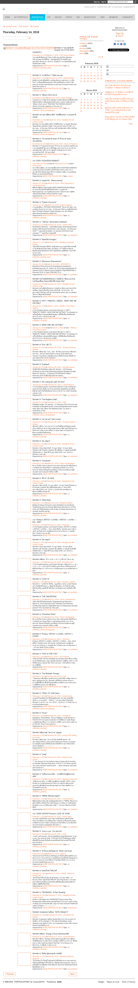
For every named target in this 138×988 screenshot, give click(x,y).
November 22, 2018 (39, 55)
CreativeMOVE (39, 982)
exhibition (36, 68)
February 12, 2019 (39, 873)
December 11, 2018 (39, 120)
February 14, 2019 (39, 956)
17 (81, 78)
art (69, 66)
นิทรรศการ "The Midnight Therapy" (46, 673)
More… (131, 124)
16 (101, 76)
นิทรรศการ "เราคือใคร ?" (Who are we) (47, 75)
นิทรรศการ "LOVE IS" (41, 579)
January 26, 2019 (38, 367)
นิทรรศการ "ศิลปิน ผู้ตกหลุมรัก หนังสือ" (47, 953)
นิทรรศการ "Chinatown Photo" (44, 614)
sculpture (43, 321)
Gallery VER (67, 225)
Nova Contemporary (67, 599)
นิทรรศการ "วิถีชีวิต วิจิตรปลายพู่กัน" (46, 796)
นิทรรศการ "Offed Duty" (41, 500)
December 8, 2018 (39, 98)
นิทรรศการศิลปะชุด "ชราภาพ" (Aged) (46, 732)
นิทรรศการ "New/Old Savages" (44, 239)
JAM (64, 402)
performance (72, 908)
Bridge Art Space (66, 503)
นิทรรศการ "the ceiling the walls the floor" (48, 382)
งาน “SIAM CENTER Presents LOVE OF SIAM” (51, 814)
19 (88, 78)
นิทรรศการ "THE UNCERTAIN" (44, 597)
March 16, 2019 (53, 854)
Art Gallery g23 (67, 562)
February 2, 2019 (38, 696)
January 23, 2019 (38, 347)
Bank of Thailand (70, 144)
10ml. (64, 676)
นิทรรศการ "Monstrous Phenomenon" (47, 261)
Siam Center (67, 816)
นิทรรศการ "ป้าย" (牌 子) (41, 345)
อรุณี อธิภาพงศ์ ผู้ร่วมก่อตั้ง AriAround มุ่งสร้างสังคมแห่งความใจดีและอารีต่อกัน (119, 101)
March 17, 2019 (54, 873)
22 (98, 78)
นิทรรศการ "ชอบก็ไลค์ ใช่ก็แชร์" (44, 871)
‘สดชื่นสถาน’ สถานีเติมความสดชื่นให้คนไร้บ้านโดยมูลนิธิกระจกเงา (119, 93)
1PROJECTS (65, 264)
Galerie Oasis (67, 696)
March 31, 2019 (54, 98)
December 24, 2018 (39, 144)
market (70, 176)
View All (100, 57)
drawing (43, 689)
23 (101, 78)
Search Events (30, 38)
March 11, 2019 (53, 205)
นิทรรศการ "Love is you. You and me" (47, 831)
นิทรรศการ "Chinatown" (41, 461)
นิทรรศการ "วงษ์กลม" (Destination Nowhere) (49, 222)
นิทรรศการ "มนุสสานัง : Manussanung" (47, 180)
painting (43, 68)
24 (81, 81)
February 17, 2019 (54, 402)
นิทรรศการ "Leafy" (39, 754)
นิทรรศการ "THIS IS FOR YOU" (45, 654)
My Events (34, 26)
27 (91, 81)
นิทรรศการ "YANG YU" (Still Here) (45, 693)
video (49, 68)
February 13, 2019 (39, 915)
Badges (101, 982)
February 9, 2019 (38, 834)
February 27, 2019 (55, 937)
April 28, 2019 (53, 956)
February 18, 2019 (54, 284)
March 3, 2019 (52, 657)
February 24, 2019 (61, 164)
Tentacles (65, 525)
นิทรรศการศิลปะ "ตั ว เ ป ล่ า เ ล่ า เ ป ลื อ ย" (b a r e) (53, 559)
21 (94, 78)
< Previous (9, 974)
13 (91, 76)
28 (94, 81)
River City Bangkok (67, 463)
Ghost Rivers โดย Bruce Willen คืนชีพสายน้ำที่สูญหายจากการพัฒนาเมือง (119, 118)
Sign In (103, 2)
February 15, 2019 (55, 78)
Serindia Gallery (69, 367)
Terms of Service (128, 982)
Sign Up (97, 2)
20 (91, 78)
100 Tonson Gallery (67, 55)
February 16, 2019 (54, 225)
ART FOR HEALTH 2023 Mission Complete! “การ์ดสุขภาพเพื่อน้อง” (118, 86)
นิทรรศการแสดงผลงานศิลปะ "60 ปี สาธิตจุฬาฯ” (50, 912)
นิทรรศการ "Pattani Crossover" (44, 202)
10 (81, 76)
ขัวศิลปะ (63, 854)
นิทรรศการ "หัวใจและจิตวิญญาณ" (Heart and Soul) (52, 851)
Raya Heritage (66, 98)
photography (50, 110)
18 (84, 78)
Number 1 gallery (68, 582)
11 (84, 76)
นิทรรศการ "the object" (41, 441)
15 (98, 76)
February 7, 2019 (38, 799)
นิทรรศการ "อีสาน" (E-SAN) (43, 478)
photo (42, 110)
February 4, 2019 (38, 735)
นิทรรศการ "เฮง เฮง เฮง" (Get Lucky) (46, 419)
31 (81, 111)
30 (101, 108)
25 (84, 81)
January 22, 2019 (38, 306)
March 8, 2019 (52, 242)
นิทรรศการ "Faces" (40, 713)
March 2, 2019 (52, 306)
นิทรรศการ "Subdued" (41, 364)
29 (98, 108)
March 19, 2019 (53, 264)
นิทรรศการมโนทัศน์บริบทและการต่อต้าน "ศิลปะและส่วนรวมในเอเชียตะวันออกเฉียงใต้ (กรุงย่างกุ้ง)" (53, 280)
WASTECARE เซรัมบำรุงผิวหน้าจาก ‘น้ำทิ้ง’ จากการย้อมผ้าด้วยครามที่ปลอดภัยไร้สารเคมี (119, 110)
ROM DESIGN (68, 78)
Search (135, 2)
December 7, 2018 (39, 78)
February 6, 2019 (38, 779)
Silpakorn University (69, 779)
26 (88, 81)
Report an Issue (113, 982)
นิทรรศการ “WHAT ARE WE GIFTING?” (47, 325)
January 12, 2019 (38, 183)
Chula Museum (68, 799)
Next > (73, 974)
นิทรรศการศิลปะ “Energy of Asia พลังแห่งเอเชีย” (50, 934)
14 (94, 76)
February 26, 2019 (54, 779)
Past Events (23, 26)
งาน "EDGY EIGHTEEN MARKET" (46, 161)
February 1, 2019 (38, 444)
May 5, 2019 (53, 55)
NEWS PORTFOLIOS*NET (52, 66)
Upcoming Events (10, 26)
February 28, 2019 (56, 144)
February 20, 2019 (54, 385)
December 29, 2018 (39, 164)
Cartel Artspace (68, 385)
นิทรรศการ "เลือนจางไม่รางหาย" (45, 95)
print (48, 257)
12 (88, 76)
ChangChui (66, 716)
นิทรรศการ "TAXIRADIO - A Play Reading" (49, 892)
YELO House (64, 657)
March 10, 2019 (55, 120)
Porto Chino (36, 166)
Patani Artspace (66, 205)
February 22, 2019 (54, 582)
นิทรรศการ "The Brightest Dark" (44, 399)
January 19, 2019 (38, 264)
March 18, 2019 (53, 503)
